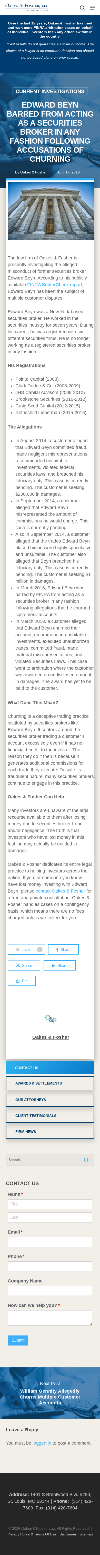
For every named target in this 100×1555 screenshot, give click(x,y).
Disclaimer (67, 1534)
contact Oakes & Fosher (60, 891)
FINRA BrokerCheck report (54, 284)
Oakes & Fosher (33, 172)
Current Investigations (50, 91)
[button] (92, 7)
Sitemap (86, 1534)
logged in (42, 1443)
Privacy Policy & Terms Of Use (31, 1534)
